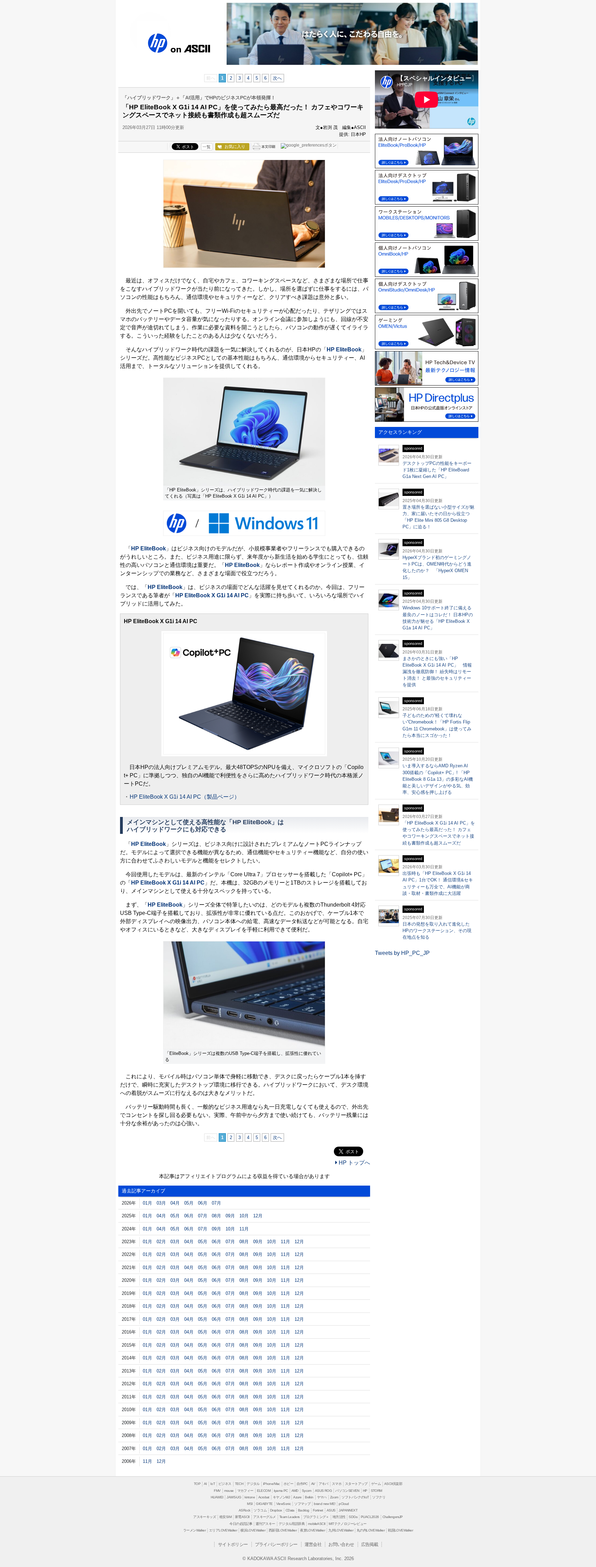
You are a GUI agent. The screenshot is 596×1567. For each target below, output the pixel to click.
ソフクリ (378, 1497)
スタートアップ (356, 1484)
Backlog (303, 1510)
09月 (230, 1215)
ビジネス (224, 1484)
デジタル (253, 1484)
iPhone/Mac (271, 1484)
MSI (249, 1504)
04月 (175, 1203)
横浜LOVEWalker (252, 1530)
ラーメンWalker (194, 1530)
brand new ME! (324, 1504)
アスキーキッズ (204, 1517)
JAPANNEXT (348, 1510)
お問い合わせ (341, 1544)
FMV (217, 1491)
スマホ (336, 1484)
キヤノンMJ (281, 1497)
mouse (229, 1491)
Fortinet (318, 1510)
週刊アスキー (265, 1524)
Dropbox (276, 1510)
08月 (216, 1215)
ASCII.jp (197, 47)
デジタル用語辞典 (292, 1524)
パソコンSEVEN (347, 1491)
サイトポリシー (233, 1544)
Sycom (306, 1491)
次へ (277, 78)
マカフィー (245, 1491)
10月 (244, 1215)
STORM (376, 1491)
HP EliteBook (344, 349)
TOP (197, 1484)
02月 (161, 1241)
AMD (294, 1491)
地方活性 (339, 1517)
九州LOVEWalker (340, 1530)
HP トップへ (353, 1163)
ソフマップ (302, 1504)
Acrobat (263, 1497)
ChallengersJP (393, 1517)
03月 (161, 1203)
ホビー (288, 1484)
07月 (216, 1203)
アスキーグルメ (264, 1517)
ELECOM (263, 1491)
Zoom (334, 1497)
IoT (212, 1484)
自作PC (302, 1484)
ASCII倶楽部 (393, 1484)
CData (290, 1510)
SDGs (353, 1517)
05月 (188, 1203)
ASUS (331, 1510)
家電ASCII (242, 1517)
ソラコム (260, 1510)
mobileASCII (316, 1524)
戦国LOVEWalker (400, 1530)
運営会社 (313, 1544)
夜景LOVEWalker (312, 1530)
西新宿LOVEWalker (283, 1530)
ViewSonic (283, 1504)
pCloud (344, 1504)
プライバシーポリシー (276, 1544)
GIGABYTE (264, 1504)
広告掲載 (369, 1544)
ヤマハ (322, 1497)
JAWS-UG (234, 1497)
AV (313, 1484)
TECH (239, 1484)
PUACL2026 (370, 1517)
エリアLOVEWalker (223, 1530)
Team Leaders (289, 1517)
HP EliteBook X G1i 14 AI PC (212, 595)
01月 (147, 1203)
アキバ (323, 1484)
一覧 (206, 146)
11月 (244, 1228)
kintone (250, 1497)
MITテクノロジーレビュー (347, 1524)
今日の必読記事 (240, 1524)
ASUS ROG (323, 1491)
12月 (257, 1215)
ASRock (244, 1510)
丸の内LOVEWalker (371, 1530)
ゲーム (376, 1484)
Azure (297, 1497)
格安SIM (225, 1517)
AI (205, 1484)
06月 (202, 1203)
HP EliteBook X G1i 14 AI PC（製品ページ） (185, 797)
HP (158, 42)
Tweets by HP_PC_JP (402, 953)
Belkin (309, 1497)
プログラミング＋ (316, 1517)
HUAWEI (217, 1497)
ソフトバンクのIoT (355, 1497)
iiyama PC (281, 1491)
